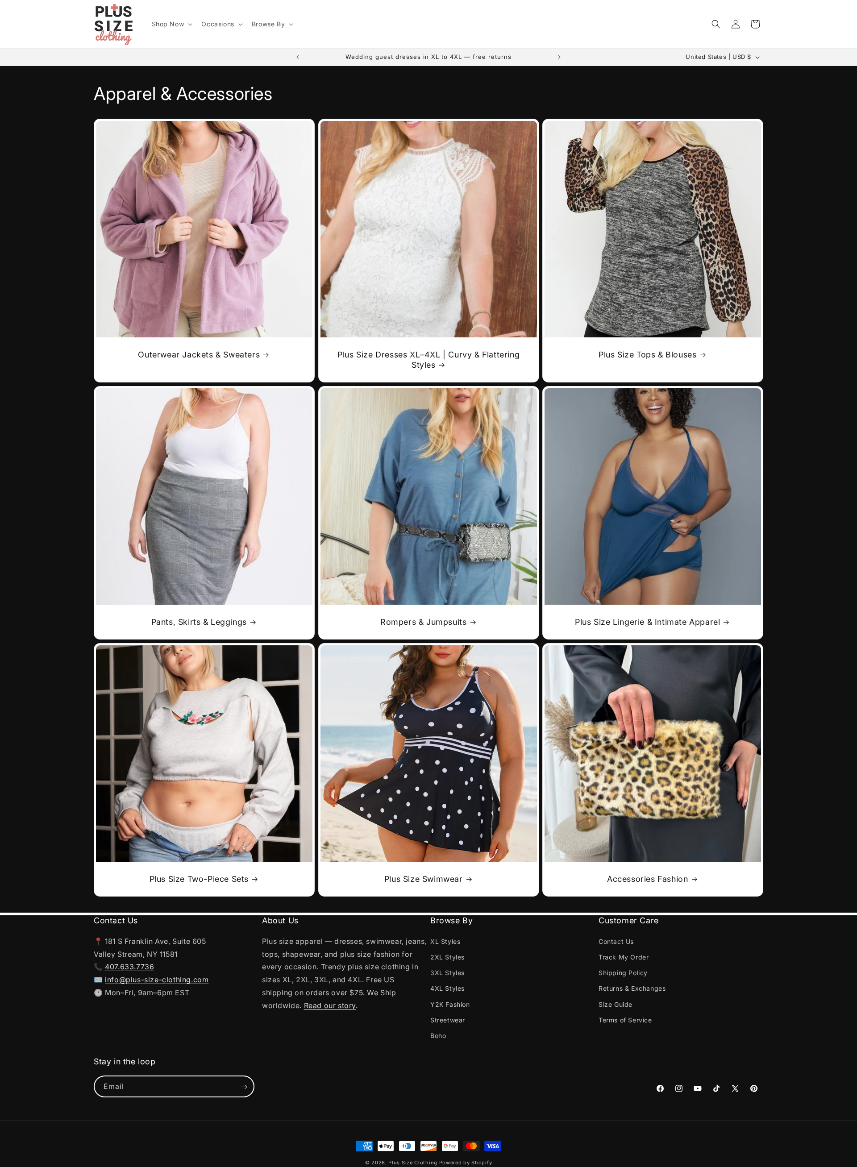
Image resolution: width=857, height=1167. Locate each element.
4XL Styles (447, 988)
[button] (171, 24)
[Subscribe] (244, 1087)
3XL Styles (447, 972)
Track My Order (624, 956)
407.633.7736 (129, 966)
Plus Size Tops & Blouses (647, 354)
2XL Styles (447, 956)
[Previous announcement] (298, 57)
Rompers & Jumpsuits (423, 622)
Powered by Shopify (465, 1162)
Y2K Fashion (450, 1004)
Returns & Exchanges (632, 988)
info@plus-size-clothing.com (156, 979)
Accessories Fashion (647, 879)
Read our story (330, 1005)
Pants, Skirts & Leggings (199, 622)
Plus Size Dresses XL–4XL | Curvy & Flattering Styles (428, 360)
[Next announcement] (559, 57)
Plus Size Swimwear (423, 879)
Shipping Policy (623, 972)
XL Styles (445, 941)
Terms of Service (625, 1019)
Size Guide (615, 1004)
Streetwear (447, 1019)
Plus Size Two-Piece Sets (199, 879)
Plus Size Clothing (412, 1162)
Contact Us (616, 941)
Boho (438, 1035)
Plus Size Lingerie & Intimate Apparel (647, 622)
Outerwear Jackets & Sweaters (199, 354)
